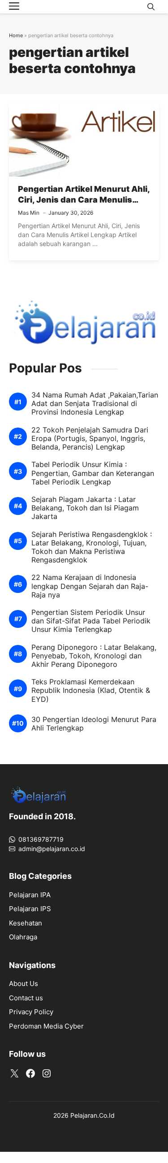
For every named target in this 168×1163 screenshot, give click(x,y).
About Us (23, 983)
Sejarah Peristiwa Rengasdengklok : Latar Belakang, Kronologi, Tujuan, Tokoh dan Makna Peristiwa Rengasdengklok (91, 547)
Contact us (26, 998)
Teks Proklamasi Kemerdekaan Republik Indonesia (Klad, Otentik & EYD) (90, 690)
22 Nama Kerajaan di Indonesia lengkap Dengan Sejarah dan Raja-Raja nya (89, 586)
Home (16, 35)
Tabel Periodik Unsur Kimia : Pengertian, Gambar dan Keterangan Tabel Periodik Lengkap (92, 473)
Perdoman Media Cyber (46, 1026)
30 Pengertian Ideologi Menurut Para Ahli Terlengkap (93, 723)
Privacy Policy (31, 1011)
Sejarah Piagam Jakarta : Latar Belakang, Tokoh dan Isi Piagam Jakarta (85, 508)
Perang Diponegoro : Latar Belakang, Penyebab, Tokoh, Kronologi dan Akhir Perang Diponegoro (93, 656)
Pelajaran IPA (30, 895)
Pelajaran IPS (30, 908)
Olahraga (23, 937)
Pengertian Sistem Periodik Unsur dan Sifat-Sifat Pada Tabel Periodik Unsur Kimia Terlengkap (91, 621)
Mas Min (28, 212)
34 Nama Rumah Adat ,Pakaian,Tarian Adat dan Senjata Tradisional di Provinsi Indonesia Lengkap (94, 403)
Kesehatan (25, 923)
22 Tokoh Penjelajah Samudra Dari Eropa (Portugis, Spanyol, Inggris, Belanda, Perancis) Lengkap (89, 438)
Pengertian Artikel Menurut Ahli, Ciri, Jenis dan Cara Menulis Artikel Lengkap (84, 200)
